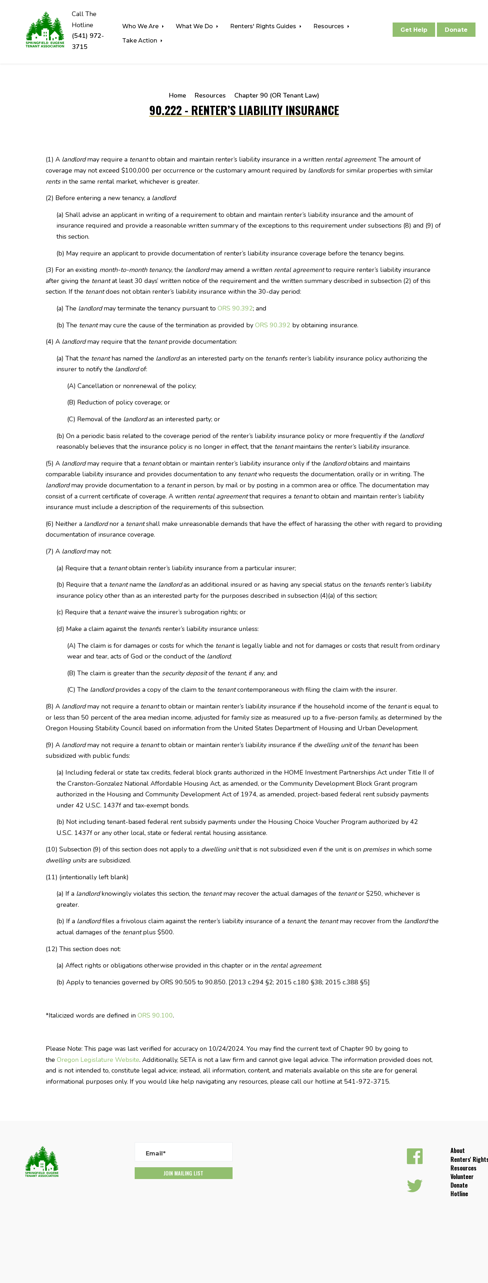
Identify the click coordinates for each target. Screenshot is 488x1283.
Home (177, 95)
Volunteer (462, 1176)
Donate (456, 29)
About (457, 1150)
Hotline (459, 1193)
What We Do (195, 26)
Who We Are (141, 26)
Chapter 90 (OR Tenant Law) (276, 95)
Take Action (140, 40)
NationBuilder (92, 1237)
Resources (329, 26)
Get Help (413, 29)
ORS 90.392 (235, 308)
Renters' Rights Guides (264, 26)
